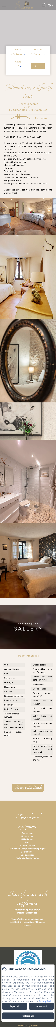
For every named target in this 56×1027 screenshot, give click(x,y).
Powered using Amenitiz (28, 1025)
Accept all (41, 1006)
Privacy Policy (46, 1001)
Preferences (28, 1016)
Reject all (14, 1006)
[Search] (38, 66)
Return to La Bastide (28, 787)
